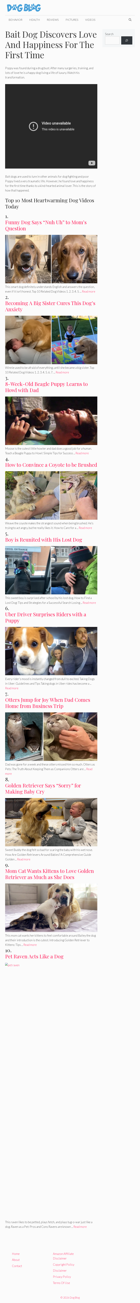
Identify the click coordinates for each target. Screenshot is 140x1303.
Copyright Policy (63, 1264)
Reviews (53, 19)
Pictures (72, 19)
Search (109, 34)
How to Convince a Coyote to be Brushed (51, 464)
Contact (17, 1266)
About (16, 1260)
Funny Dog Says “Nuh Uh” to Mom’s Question (46, 225)
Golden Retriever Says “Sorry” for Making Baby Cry (43, 788)
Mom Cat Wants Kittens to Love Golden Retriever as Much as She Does (49, 873)
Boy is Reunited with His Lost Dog (43, 539)
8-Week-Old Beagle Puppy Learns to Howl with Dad (46, 386)
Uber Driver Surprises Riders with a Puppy (45, 617)
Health (34, 19)
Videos (90, 19)
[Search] (126, 40)
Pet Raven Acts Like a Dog (34, 956)
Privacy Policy (62, 1277)
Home (16, 1254)
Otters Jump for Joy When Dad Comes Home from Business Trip (47, 702)
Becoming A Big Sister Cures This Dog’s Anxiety (50, 306)
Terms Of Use (61, 1283)
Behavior (15, 19)
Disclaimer (60, 1270)
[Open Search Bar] (130, 19)
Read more (88, 291)
